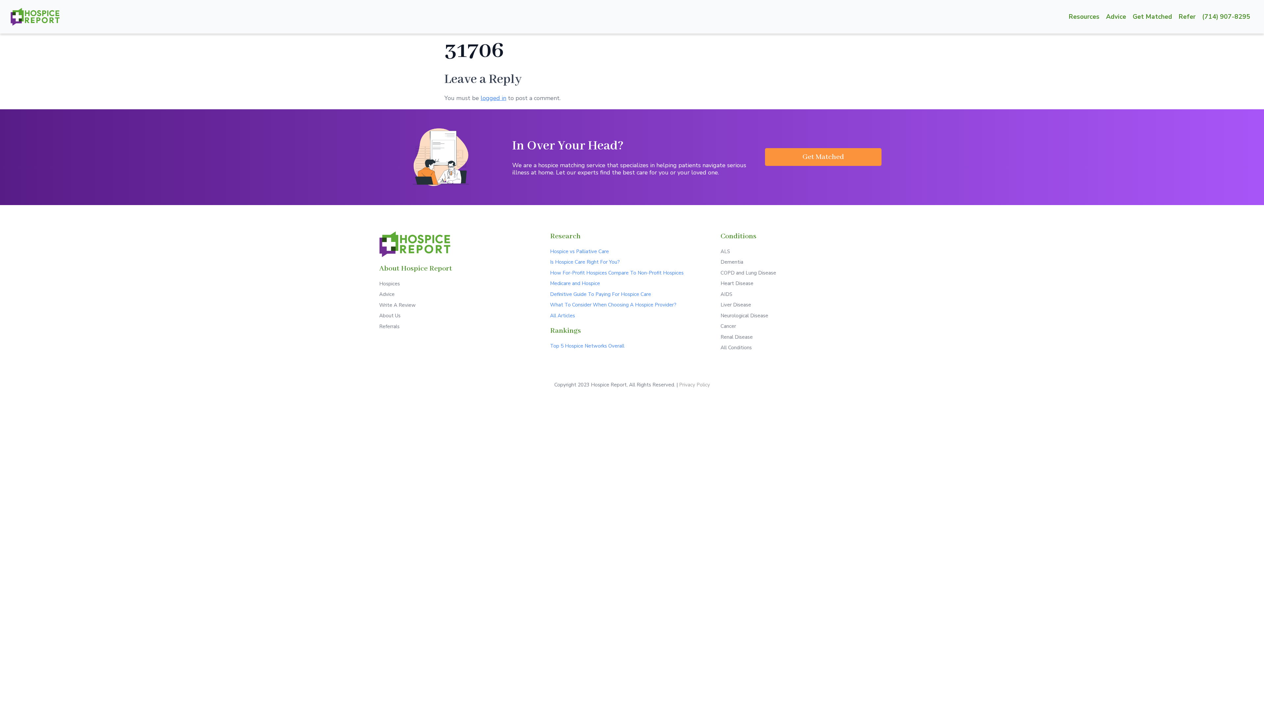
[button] (823, 157)
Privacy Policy (694, 385)
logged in (493, 98)
